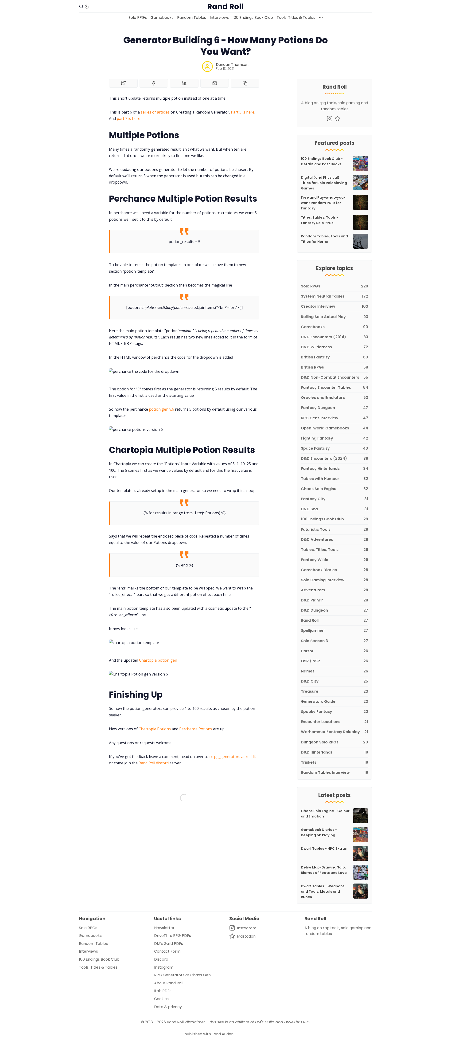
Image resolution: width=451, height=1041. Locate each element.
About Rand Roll (168, 983)
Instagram (163, 967)
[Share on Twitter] (123, 83)
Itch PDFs (162, 991)
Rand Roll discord (154, 763)
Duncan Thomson (232, 64)
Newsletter (164, 928)
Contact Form (167, 951)
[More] (321, 17)
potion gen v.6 (161, 409)
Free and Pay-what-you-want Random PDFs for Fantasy (323, 203)
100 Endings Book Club (253, 17)
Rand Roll (175, 1022)
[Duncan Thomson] (207, 66)
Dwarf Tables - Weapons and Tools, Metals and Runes (323, 891)
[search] (81, 6)
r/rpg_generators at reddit (232, 756)
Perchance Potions (195, 728)
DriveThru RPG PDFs (172, 935)
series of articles (155, 112)
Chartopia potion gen (158, 660)
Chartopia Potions (155, 728)
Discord (161, 959)
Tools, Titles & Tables (296, 17)
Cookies (161, 999)
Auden (227, 1034)
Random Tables (191, 17)
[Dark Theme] (86, 6)
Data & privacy (168, 1007)
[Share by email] (214, 83)
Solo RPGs (137, 17)
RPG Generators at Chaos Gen (182, 975)
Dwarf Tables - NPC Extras (324, 848)
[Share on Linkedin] (184, 83)
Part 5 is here (242, 112)
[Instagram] (330, 119)
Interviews (219, 17)
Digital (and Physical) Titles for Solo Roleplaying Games (324, 183)
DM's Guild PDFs (168, 943)
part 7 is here (128, 118)
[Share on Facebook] (154, 83)
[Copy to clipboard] (245, 83)
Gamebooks (162, 17)
